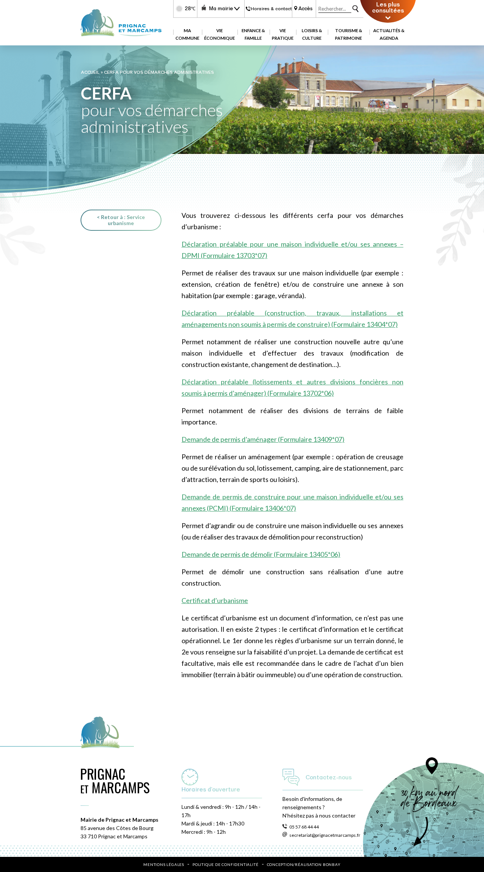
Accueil (90, 72)
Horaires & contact (271, 9)
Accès (305, 8)
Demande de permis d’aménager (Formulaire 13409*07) (263, 439)
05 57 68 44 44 (304, 827)
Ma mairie (221, 8)
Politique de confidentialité (225, 864)
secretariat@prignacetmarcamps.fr (324, 835)
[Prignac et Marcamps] (121, 33)
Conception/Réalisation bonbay (304, 864)
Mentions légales (163, 864)
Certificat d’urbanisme (215, 600)
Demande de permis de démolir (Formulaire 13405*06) (261, 554)
